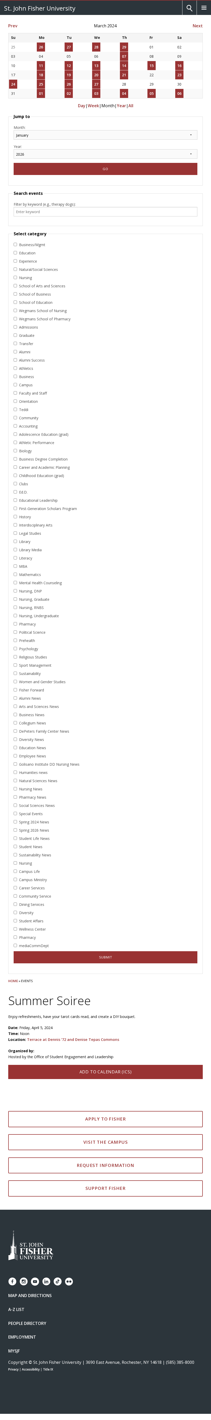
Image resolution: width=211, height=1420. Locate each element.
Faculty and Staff (33, 393)
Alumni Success (32, 360)
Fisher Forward (31, 690)
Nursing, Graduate (34, 599)
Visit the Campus (105, 1142)
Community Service (35, 896)
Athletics (26, 368)
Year (121, 105)
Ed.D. (23, 492)
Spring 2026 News (34, 830)
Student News (30, 846)
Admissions (28, 327)
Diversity (26, 912)
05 (152, 93)
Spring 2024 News (34, 822)
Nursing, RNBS (31, 607)
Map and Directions (30, 1295)
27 (69, 47)
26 (41, 47)
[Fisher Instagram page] (24, 1281)
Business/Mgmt (32, 244)
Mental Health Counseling (40, 582)
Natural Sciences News (38, 780)
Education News (32, 747)
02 (69, 93)
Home (13, 981)
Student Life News (34, 838)
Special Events (31, 813)
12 (69, 65)
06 (179, 93)
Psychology (28, 648)
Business (26, 376)
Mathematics (30, 574)
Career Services (32, 888)
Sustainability (30, 673)
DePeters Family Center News (44, 731)
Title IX (48, 1369)
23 (179, 74)
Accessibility (31, 1369)
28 (96, 47)
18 (41, 74)
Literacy (25, 558)
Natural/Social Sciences (38, 269)
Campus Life (29, 871)
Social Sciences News (37, 805)
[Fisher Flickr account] (69, 1281)
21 (124, 74)
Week (93, 105)
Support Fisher (105, 1188)
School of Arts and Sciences (42, 285)
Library (24, 541)
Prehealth (27, 640)
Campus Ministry (33, 879)
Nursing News (30, 789)
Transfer (26, 343)
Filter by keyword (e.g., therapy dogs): (45, 204)
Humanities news (33, 772)
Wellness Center (32, 929)
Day (81, 105)
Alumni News (30, 698)
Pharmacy (27, 624)
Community (28, 417)
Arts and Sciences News (39, 706)
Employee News (32, 756)
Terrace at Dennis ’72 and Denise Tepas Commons (73, 1039)
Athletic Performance (36, 442)
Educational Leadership (38, 500)
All (130, 105)
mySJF (14, 1351)
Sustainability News (35, 855)
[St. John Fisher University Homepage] (31, 1245)
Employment (22, 1337)
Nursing (25, 277)
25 (41, 84)
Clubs (23, 483)
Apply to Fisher (105, 1119)
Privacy (13, 1369)
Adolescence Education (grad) (43, 434)
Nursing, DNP (30, 591)
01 (41, 93)
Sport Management (35, 665)
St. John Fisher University (39, 8)
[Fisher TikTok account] (58, 1281)
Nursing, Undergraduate (39, 615)
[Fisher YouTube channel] (35, 1281)
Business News (32, 714)
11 (41, 65)
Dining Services (31, 904)
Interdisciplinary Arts (35, 525)
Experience (28, 261)
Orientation (28, 401)
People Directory (27, 1323)
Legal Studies (30, 533)
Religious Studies (33, 657)
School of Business (35, 294)
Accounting (28, 426)
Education (27, 252)
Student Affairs (31, 920)
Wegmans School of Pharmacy (45, 318)
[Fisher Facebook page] (12, 1281)
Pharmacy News (32, 797)
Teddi (23, 409)
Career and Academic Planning (44, 467)
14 (124, 65)
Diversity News (31, 739)
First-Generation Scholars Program (48, 508)
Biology (25, 450)
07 (124, 56)
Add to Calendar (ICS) (106, 1072)
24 (13, 84)
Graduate (26, 335)
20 (96, 74)
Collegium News (32, 723)
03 (96, 93)
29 (124, 47)
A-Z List (16, 1309)
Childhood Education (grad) (41, 475)
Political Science (32, 632)
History (25, 516)
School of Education (35, 302)
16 (179, 65)
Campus (26, 384)
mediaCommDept (34, 945)
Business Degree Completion (43, 459)
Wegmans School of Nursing (43, 310)
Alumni (24, 351)
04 (124, 93)
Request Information (105, 1165)
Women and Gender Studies (42, 681)
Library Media (30, 549)
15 (152, 65)
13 (96, 65)
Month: (19, 127)
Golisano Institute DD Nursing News (49, 764)
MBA (23, 566)
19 (69, 74)
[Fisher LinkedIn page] (46, 1281)
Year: (18, 146)
